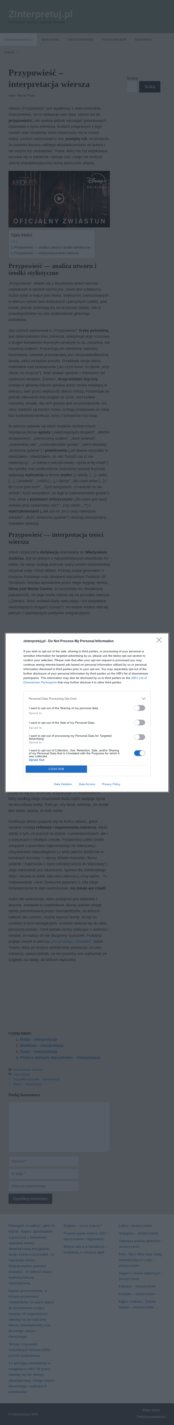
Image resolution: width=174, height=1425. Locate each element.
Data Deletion (63, 784)
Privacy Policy (111, 784)
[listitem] (87, 698)
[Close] (160, 641)
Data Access (87, 784)
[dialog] (87, 712)
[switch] (139, 708)
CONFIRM (56, 769)
